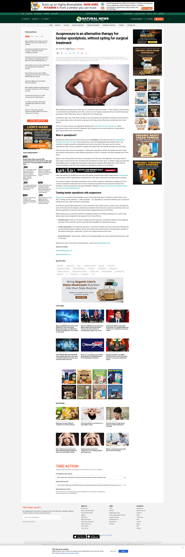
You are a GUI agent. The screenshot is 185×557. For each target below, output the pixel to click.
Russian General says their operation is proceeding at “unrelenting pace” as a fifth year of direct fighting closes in (37, 58)
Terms (66, 542)
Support (83, 515)
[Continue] (59, 517)
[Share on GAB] (74, 53)
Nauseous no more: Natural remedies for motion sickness (65, 423)
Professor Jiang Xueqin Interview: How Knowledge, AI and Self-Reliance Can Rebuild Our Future (30, 200)
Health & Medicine (78, 25)
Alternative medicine (66, 30)
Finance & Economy (93, 25)
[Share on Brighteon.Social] (58, 53)
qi (78, 60)
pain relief (74, 60)
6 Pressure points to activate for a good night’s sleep (92, 423)
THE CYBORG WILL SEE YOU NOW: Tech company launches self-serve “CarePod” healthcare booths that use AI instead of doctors (67, 357)
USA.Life (139, 528)
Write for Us (84, 517)
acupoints (62, 57)
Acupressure (60, 197)
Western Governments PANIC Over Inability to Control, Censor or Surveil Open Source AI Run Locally (45, 172)
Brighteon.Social (141, 510)
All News (111, 510)
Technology (131, 25)
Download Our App (140, 13)
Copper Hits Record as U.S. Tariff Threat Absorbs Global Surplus (35, 96)
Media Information (86, 519)
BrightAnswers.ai (128, 13)
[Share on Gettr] (82, 53)
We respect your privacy (29, 521)
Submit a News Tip (86, 524)
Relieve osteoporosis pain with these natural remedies (116, 449)
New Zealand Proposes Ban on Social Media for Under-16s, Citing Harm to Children (36, 42)
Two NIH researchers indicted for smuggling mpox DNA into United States (35, 103)
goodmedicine (75, 59)
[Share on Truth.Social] (78, 53)
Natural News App (114, 517)
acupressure (70, 57)
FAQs (155, 13)
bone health (101, 57)
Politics (57, 25)
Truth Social (140, 517)
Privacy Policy (84, 526)
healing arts (83, 59)
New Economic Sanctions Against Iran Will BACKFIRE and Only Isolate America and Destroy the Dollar (45, 200)
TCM (96, 60)
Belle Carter (66, 323)
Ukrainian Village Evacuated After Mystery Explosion (35, 81)
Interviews (46, 13)
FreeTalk (139, 521)
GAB (138, 526)
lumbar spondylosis (94, 59)
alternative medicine (84, 57)
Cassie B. (116, 323)
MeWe (138, 524)
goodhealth (66, 59)
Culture (66, 25)
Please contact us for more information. (66, 493)
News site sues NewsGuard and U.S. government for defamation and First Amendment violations (92, 356)
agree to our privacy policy (70, 553)
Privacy (62, 542)
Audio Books (54, 13)
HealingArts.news (105, 243)
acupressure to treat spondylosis (105, 126)
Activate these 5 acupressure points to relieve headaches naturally (115, 424)
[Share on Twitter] (66, 53)
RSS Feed (111, 524)
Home (22, 13)
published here (76, 544)
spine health (90, 60)
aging (76, 57)
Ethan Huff (90, 323)
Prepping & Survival (109, 25)
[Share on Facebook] (62, 53)
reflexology (82, 60)
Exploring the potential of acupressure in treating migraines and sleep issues (91, 450)
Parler (138, 515)
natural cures (119, 59)
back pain (94, 57)
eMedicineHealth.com (63, 254)
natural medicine (107, 271)
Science (121, 25)
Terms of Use (84, 528)
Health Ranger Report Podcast (117, 515)
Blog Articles (112, 521)
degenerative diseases (112, 57)
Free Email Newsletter (87, 513)
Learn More (113, 551)
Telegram (139, 513)
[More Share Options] (86, 53)
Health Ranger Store (114, 513)
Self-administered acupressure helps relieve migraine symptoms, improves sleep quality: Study (66, 450)
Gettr (138, 519)
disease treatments (79, 268)
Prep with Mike (38, 13)
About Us (149, 13)
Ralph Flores (70, 49)
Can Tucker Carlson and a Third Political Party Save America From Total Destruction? (30, 187)
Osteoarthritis (66, 60)
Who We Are (84, 508)
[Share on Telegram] (70, 53)
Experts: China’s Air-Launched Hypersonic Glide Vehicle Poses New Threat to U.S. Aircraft (36, 111)
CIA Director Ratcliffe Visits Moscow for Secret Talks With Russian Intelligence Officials (36, 50)
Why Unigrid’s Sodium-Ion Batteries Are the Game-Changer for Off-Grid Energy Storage (37, 89)
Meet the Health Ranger (87, 510)
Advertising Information (87, 521)
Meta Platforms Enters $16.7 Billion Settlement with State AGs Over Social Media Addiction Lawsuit (37, 74)
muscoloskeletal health (107, 59)
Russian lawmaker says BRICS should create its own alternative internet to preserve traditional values (116, 357)
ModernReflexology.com (64, 251)
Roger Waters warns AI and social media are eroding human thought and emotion (37, 66)
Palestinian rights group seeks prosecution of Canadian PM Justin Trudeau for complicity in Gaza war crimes (117, 328)
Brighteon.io (140, 508)
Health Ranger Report (30, 153)
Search (162, 13)
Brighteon (29, 13)
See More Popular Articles (37, 121)
